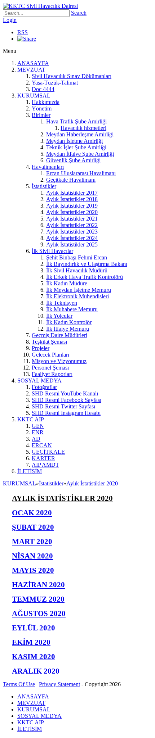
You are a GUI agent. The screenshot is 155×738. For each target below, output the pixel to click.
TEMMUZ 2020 (38, 599)
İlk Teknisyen (61, 303)
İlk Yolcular (59, 316)
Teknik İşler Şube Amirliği (76, 147)
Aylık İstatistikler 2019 (72, 206)
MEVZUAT (31, 70)
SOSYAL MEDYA (39, 380)
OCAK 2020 (32, 512)
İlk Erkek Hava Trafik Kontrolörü (84, 277)
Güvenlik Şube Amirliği (73, 160)
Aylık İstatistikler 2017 (72, 193)
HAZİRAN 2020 (38, 584)
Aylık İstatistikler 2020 (72, 212)
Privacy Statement (59, 684)
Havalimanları (48, 167)
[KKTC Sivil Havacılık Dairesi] (40, 6)
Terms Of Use (19, 684)
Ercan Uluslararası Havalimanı (81, 173)
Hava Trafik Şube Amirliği (76, 121)
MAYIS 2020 (33, 570)
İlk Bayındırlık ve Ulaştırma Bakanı (86, 264)
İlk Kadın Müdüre (66, 283)
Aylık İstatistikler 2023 (72, 231)
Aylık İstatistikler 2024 (72, 238)
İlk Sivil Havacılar (52, 251)
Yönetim (42, 108)
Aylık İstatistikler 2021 (72, 219)
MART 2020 (32, 541)
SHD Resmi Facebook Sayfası (66, 400)
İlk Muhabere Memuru (72, 309)
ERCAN (42, 445)
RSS (22, 32)
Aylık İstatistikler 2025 (72, 244)
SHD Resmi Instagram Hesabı (66, 413)
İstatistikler (44, 186)
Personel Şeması (50, 368)
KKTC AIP (30, 419)
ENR (38, 432)
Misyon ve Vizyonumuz (59, 361)
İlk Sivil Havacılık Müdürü (76, 270)
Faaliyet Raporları (52, 374)
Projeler (40, 348)
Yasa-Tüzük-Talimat (55, 83)
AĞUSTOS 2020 (39, 613)
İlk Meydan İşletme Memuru (78, 290)
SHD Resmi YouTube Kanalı (65, 393)
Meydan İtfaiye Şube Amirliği (80, 154)
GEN (38, 426)
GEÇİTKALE (48, 452)
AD (36, 439)
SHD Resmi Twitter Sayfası (63, 406)
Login (10, 20)
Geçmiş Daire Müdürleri (59, 335)
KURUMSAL (33, 95)
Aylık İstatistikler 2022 (72, 225)
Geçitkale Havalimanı (71, 180)
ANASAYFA (33, 63)
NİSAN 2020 (32, 556)
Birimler (41, 115)
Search (79, 13)
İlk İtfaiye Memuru (67, 329)
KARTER (43, 458)
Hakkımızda (45, 102)
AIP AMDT (45, 465)
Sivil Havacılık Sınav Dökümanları (71, 76)
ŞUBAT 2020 (33, 527)
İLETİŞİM (29, 471)
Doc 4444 (43, 89)
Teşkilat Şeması (49, 342)
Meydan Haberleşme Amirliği (80, 134)
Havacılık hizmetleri (83, 128)
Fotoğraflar (44, 387)
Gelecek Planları (50, 355)
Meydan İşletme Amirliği (74, 141)
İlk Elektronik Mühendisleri (77, 296)
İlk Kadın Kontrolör (69, 322)
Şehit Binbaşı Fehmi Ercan (76, 257)
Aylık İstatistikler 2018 (72, 199)
